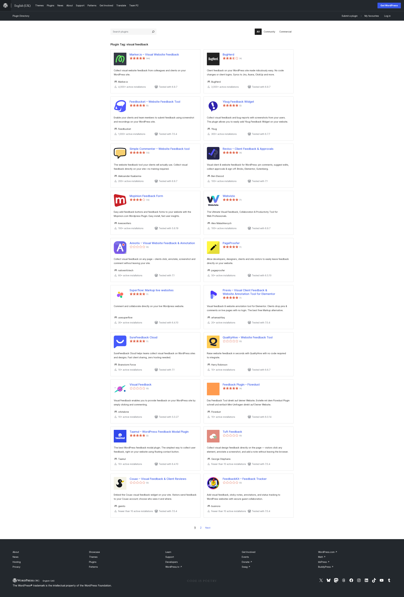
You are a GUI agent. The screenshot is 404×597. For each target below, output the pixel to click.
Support (169, 557)
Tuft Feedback (232, 431)
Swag (246, 566)
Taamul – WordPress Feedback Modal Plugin (159, 431)
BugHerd (228, 54)
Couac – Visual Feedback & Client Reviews (158, 478)
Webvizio (229, 196)
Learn (168, 552)
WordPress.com (327, 552)
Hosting (17, 562)
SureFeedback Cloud (143, 337)
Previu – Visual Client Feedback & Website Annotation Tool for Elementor (249, 292)
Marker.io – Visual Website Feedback (154, 54)
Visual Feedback (141, 384)
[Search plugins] (153, 32)
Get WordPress (389, 5)
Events (245, 557)
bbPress (324, 562)
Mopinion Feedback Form (146, 196)
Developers (171, 562)
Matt (322, 557)
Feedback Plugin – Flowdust (241, 384)
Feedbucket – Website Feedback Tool (155, 101)
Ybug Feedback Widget (238, 101)
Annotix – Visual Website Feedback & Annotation (162, 243)
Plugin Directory (21, 16)
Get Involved (248, 552)
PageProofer (231, 243)
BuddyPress (325, 566)
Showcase (94, 552)
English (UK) (48, 580)
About (16, 552)
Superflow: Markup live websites (152, 290)
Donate (247, 562)
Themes (93, 557)
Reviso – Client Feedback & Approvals (248, 148)
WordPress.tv (173, 566)
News (15, 557)
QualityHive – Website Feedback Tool (248, 337)
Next (207, 527)
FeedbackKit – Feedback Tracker (245, 478)
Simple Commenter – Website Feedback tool (160, 148)
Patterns (93, 566)
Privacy (16, 566)
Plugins (92, 562)
